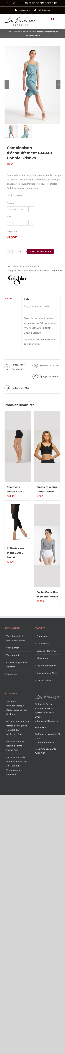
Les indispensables (47, 665)
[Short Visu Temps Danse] (18, 446)
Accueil (8, 32)
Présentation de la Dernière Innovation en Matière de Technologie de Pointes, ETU (16, 766)
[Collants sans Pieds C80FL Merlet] (18, 523)
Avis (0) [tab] (8, 298)
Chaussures (43, 643)
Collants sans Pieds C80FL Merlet (15, 553)
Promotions (12, 674)
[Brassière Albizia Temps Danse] (47, 446)
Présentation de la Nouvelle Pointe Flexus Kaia (15, 745)
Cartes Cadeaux (45, 680)
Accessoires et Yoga (47, 673)
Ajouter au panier (40, 251)
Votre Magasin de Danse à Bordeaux (15, 638)
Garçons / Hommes (47, 651)
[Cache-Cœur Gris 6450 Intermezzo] (47, 545)
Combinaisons (26, 270)
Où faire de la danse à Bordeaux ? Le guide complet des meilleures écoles (17, 727)
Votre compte (13, 655)
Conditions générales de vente (17, 664)
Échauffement (42, 270)
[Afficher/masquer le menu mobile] (58, 19)
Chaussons (42, 636)
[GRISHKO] (18, 280)
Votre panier (12, 647)
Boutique (18, 32)
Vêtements (56, 270)
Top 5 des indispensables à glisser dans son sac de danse (17, 707)
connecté (45, 339)
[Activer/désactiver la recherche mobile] (52, 19)
